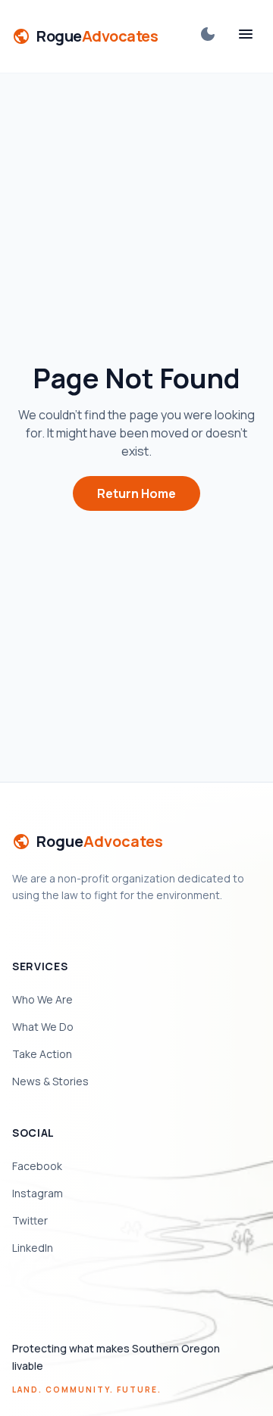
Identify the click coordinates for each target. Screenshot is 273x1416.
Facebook (37, 1166)
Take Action (42, 1054)
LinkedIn (32, 1247)
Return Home (136, 493)
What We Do (43, 1026)
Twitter (30, 1220)
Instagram (37, 1193)
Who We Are (42, 999)
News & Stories (50, 1081)
